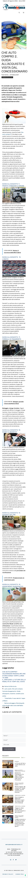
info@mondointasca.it (14, 844)
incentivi (12, 693)
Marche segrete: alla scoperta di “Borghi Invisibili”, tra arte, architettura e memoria (20, 789)
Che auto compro (17, 689)
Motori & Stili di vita (7, 77)
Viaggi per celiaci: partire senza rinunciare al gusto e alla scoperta (20, 810)
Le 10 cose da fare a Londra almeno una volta (20, 765)
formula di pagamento (9, 691)
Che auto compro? (9, 672)
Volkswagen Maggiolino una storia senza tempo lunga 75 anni (14, 675)
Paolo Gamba (5, 75)
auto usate (7, 689)
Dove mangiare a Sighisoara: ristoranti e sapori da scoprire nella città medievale (19, 800)
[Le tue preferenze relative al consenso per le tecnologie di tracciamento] (25, 875)
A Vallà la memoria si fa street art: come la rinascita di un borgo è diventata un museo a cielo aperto (20, 823)
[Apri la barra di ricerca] (19, 12)
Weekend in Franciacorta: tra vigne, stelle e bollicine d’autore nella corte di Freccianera (19, 776)
